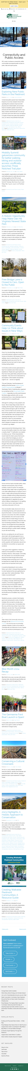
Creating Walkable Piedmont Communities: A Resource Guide (11, 893)
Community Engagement (14, 637)
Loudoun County (5, 843)
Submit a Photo (5, 1056)
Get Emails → (10, 971)
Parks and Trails (10, 129)
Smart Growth (10, 640)
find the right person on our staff (11, 947)
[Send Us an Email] (10, 1069)
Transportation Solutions (17, 635)
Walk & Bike (16, 919)
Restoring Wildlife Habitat (12, 846)
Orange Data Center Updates (8, 991)
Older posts (5, 929)
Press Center (14, 1067)
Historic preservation (16, 250)
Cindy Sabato (20, 171)
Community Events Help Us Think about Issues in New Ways (12, 328)
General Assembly (14, 123)
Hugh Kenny (17, 720)
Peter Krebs (20, 287)
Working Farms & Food (18, 849)
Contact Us (20, 1065)
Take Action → (10, 953)
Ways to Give (4, 1047)
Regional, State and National (12, 125)
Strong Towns (17, 640)
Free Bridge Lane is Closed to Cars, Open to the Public (13, 282)
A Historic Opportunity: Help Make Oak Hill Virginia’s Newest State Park (14, 220)
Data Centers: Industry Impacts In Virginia (11, 1036)
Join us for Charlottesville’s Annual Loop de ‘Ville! (13, 995)
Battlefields (10, 128)
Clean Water (19, 835)
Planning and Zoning (6, 844)
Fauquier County (19, 840)
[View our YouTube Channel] (16, 1069)
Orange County (5, 733)
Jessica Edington (18, 97)
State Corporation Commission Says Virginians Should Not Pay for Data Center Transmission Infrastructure (13, 999)
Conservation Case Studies (8, 731)
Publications (14, 844)
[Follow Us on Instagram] (18, 1069)
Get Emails (4, 1049)
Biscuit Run (16, 128)
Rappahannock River (13, 786)
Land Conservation (15, 247)
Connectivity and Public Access (16, 122)
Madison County (13, 843)
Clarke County (12, 835)
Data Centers (13, 838)
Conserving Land (5, 246)
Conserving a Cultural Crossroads (13, 762)
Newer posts (22, 929)
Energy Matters (10, 840)
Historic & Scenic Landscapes (16, 841)
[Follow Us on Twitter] (14, 1069)
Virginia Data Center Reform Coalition (11, 1034)
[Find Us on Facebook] (12, 1069)
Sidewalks (4, 640)
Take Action (4, 1051)
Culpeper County (6, 123)
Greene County (5, 841)
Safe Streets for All (17, 638)
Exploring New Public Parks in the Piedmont (13, 93)
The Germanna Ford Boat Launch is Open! (13, 715)
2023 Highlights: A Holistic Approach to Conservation (12, 815)
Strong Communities (6, 635)
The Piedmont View (12, 126)
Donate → (9, 959)
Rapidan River (5, 786)
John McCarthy (19, 226)
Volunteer (3, 1053)
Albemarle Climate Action (12, 684)
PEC (18, 820)
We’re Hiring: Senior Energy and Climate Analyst (13, 993)
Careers (14, 1065)
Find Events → (10, 965)
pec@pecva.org (17, 945)
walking (22, 640)
